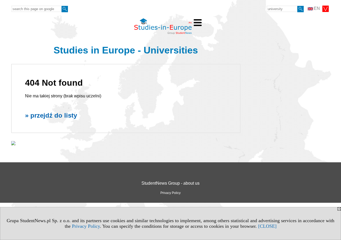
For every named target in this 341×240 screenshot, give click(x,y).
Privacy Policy (86, 226)
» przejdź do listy (51, 115)
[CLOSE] (267, 226)
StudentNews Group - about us (170, 183)
